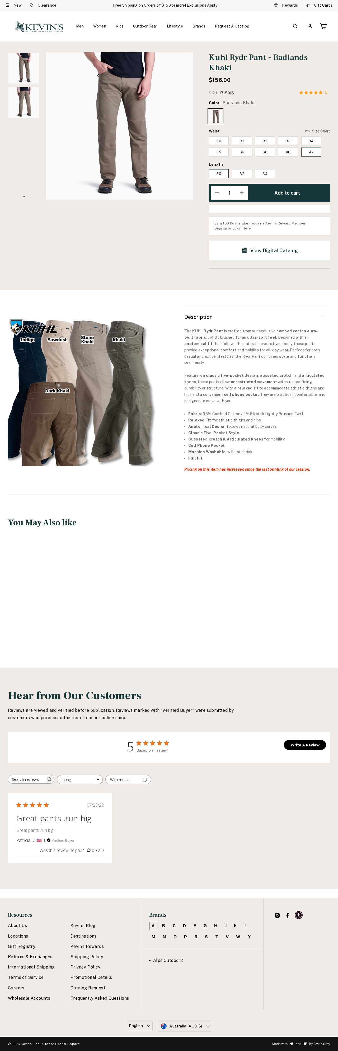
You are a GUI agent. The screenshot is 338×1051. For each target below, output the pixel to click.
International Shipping (31, 967)
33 (288, 141)
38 (264, 152)
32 (265, 141)
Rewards (290, 5)
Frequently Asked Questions (100, 998)
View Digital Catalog (274, 250)
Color (231, 102)
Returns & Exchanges (30, 956)
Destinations (84, 936)
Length (216, 164)
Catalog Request (88, 987)
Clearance (47, 5)
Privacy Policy (86, 967)
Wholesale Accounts (29, 998)
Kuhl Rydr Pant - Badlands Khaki (37, 607)
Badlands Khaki (215, 116)
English (136, 1026)
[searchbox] (26, 779)
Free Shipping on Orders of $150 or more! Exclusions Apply (165, 5)
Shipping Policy (87, 956)
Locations (18, 936)
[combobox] (80, 779)
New (17, 5)
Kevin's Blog (83, 925)
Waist (214, 131)
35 (218, 152)
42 (311, 152)
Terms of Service (26, 977)
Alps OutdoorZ (168, 960)
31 (242, 141)
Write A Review (305, 744)
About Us (17, 925)
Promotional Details (91, 977)
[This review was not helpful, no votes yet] (98, 850)
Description (198, 317)
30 (218, 141)
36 (242, 152)
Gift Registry (21, 946)
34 (311, 141)
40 (288, 152)
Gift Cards (323, 5)
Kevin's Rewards (87, 946)
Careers (16, 987)
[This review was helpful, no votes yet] (89, 850)
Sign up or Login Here (232, 228)
